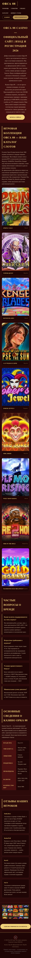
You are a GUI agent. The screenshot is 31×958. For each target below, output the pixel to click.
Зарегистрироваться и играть (15, 926)
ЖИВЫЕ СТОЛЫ (16, 13)
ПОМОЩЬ (5, 8)
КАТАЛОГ (5, 13)
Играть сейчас (15, 117)
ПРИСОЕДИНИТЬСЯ (20, 17)
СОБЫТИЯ (14, 8)
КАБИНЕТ (7, 17)
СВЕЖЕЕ (22, 8)
